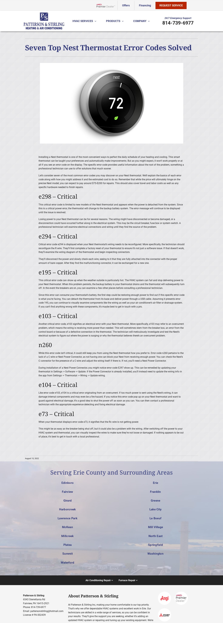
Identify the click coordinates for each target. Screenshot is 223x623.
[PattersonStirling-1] (44, 13)
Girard (67, 500)
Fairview (67, 492)
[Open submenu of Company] (149, 21)
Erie (155, 483)
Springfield (155, 545)
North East (156, 536)
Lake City (155, 509)
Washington (155, 553)
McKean (67, 527)
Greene (155, 500)
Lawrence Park (67, 518)
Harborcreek (67, 509)
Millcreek (67, 536)
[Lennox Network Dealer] (107, 5)
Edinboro (67, 483)
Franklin (155, 492)
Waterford (67, 562)
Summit (67, 553)
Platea (67, 545)
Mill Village (155, 527)
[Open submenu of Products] (123, 21)
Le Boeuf (155, 518)
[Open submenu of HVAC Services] (96, 21)
